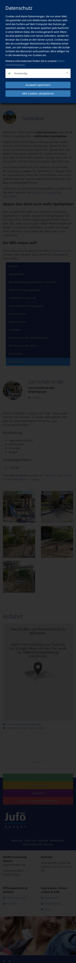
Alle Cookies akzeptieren (38, 93)
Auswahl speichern (38, 85)
